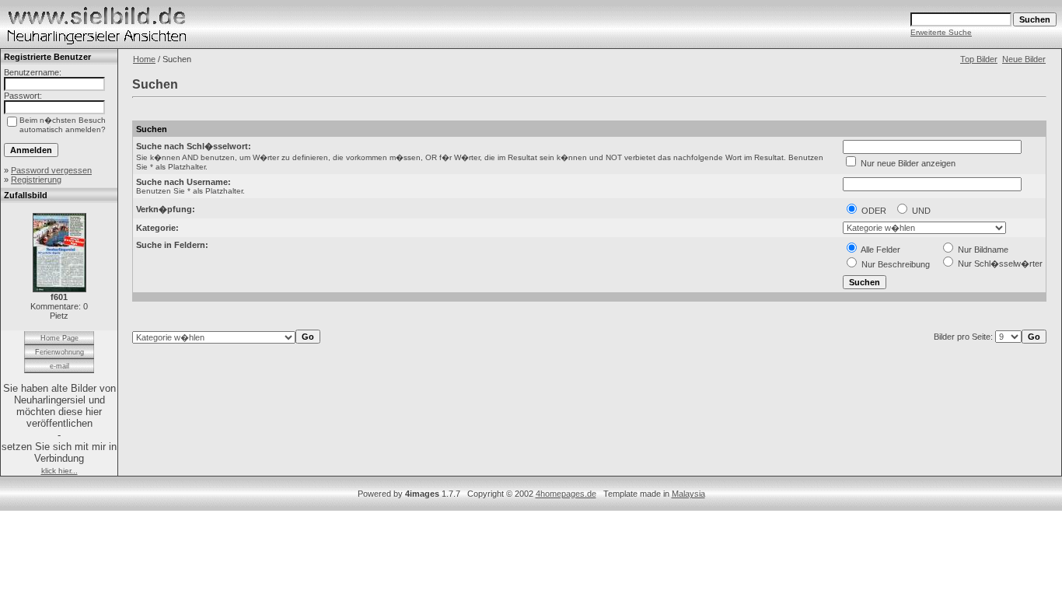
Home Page (59, 338)
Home (144, 59)
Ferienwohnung (59, 352)
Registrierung (36, 179)
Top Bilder (978, 59)
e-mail (59, 366)
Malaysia (688, 493)
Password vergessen (51, 170)
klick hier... (59, 470)
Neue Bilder (1024, 59)
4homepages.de (566, 493)
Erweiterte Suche (941, 32)
